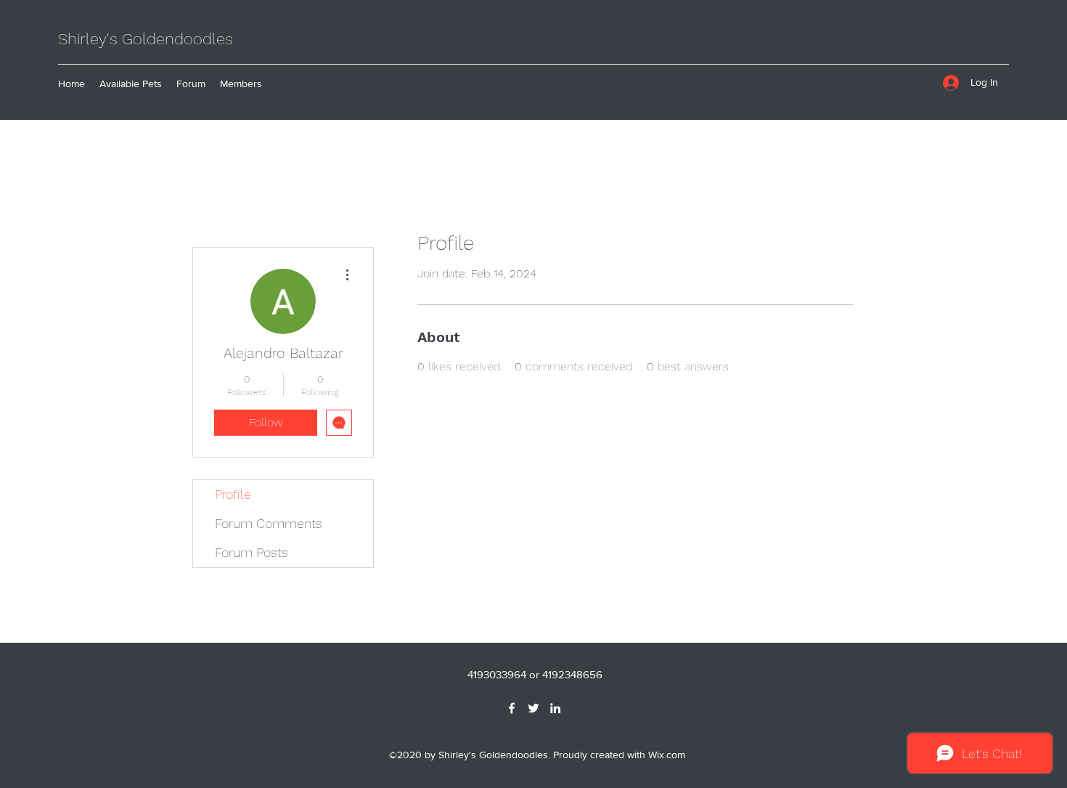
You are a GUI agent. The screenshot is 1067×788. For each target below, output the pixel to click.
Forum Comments (268, 523)
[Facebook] (511, 708)
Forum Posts (251, 552)
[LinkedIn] (555, 708)
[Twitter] (533, 708)
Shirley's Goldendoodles (145, 39)
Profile (233, 494)
